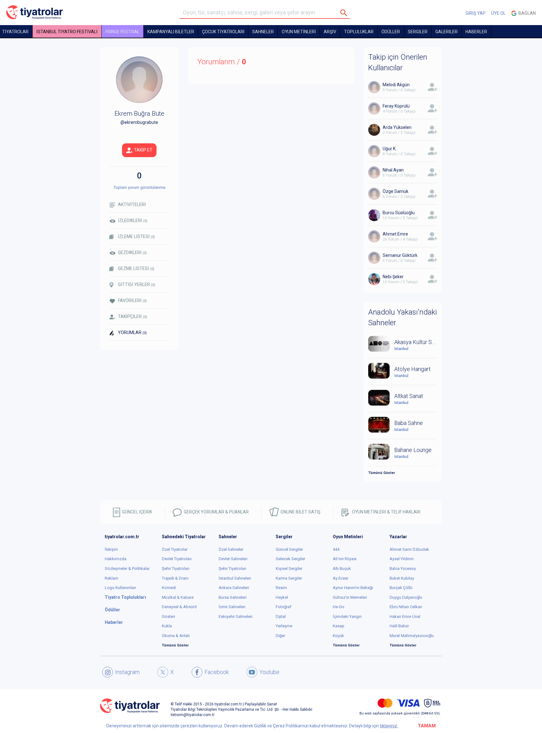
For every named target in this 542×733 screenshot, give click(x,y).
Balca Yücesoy (403, 568)
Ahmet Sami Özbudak (409, 549)
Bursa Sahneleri (233, 597)
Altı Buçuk (342, 568)
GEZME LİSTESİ (136, 268)
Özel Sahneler (231, 549)
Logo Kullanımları (120, 587)
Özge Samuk (395, 191)
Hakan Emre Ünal (405, 616)
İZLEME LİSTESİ (136, 236)
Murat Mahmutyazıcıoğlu (412, 635)
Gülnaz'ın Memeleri (350, 597)
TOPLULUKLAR (359, 31)
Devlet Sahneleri (233, 558)
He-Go (338, 606)
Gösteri (168, 616)
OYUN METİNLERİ (299, 31)
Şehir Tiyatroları (175, 568)
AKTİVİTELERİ (132, 204)
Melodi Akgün (396, 84)
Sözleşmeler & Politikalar (127, 568)
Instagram (127, 672)
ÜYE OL (498, 13)
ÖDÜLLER (390, 31)
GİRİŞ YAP (475, 13)
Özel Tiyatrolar (175, 549)
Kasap (338, 626)
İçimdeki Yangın (347, 616)
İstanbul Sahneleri (235, 578)
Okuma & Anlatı (176, 635)
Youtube (269, 672)
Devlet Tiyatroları (177, 558)
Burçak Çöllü (401, 587)
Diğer (280, 635)
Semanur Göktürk (400, 255)
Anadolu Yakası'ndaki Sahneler (402, 317)
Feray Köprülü (396, 106)
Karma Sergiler (289, 578)
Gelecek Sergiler (290, 558)
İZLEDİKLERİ (132, 220)
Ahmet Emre (395, 233)
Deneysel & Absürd (179, 606)
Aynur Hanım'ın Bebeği (353, 587)
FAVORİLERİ (132, 300)
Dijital (281, 616)
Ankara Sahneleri (234, 587)
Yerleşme (284, 626)
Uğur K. (389, 148)
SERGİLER (418, 31)
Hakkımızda (115, 558)
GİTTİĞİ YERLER (136, 284)
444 (336, 549)
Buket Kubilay (402, 578)
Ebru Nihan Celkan (406, 606)
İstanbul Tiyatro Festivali (67, 31)
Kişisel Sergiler (289, 568)
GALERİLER (446, 31)
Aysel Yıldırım (402, 558)
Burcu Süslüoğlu (399, 212)
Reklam (111, 578)
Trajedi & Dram (175, 578)
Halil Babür (399, 626)
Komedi (169, 587)
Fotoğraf (283, 606)
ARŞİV (330, 31)
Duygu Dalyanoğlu (406, 597)
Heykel (282, 597)
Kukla (167, 626)
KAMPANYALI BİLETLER (170, 31)
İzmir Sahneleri (232, 606)
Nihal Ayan (393, 170)
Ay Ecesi (340, 578)
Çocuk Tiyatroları (223, 31)
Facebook (217, 672)
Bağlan (526, 13)
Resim (281, 587)
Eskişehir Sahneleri (235, 616)
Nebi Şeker (393, 276)
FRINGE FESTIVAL (122, 31)
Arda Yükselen (397, 127)
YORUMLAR (132, 332)
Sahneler (263, 31)
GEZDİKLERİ (132, 252)
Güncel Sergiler (289, 549)
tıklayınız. (389, 725)
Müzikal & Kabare (178, 597)
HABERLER (476, 31)
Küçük (338, 635)
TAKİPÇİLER (132, 316)
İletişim (111, 549)
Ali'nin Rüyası (345, 558)
